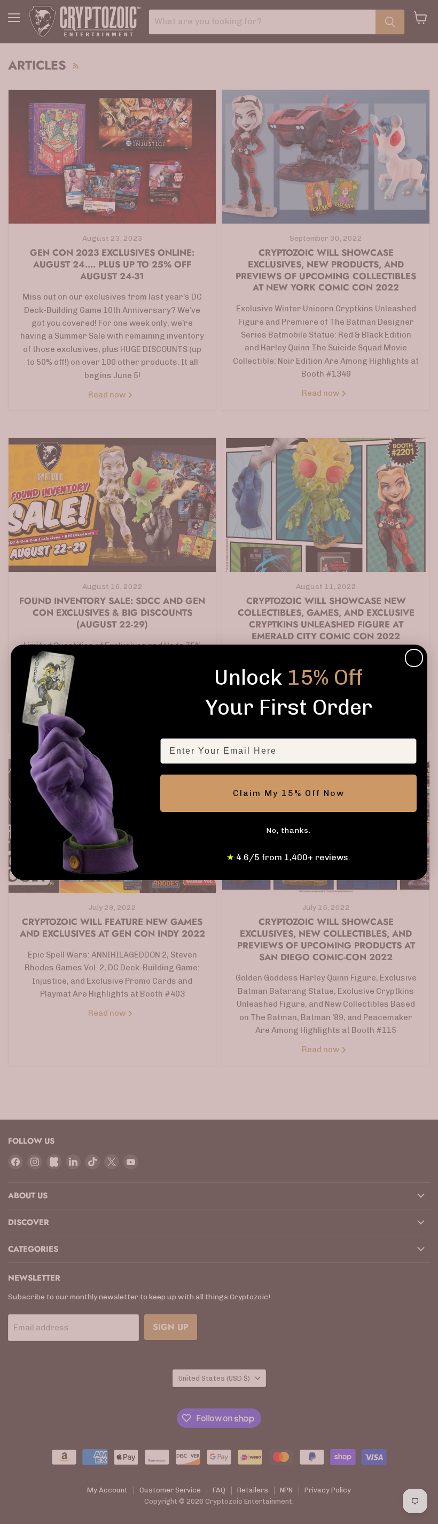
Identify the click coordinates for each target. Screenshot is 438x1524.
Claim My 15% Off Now (289, 793)
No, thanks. (288, 830)
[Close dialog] (414, 658)
